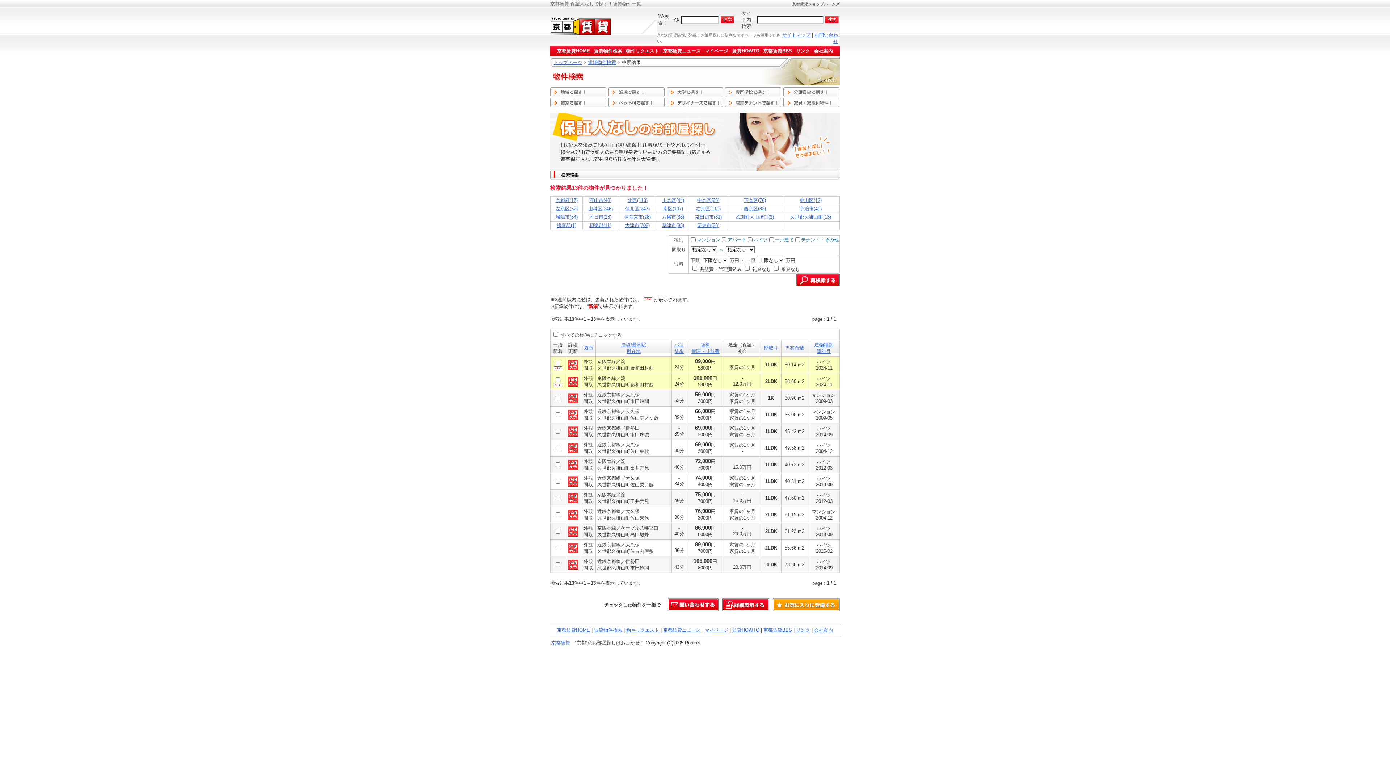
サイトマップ (796, 35)
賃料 (705, 345)
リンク (803, 51)
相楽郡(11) (600, 225)
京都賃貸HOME (573, 51)
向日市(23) (600, 217)
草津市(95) (673, 225)
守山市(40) (600, 200)
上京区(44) (673, 200)
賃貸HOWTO (745, 51)
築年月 (824, 351)
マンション (708, 240)
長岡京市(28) (637, 217)
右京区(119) (708, 208)
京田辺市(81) (708, 217)
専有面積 (794, 348)
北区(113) (638, 200)
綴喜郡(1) (566, 225)
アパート (737, 240)
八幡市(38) (673, 217)
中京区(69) (708, 200)
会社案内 (823, 51)
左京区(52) (567, 208)
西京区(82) (755, 208)
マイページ (716, 51)
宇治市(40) (811, 208)
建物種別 (823, 345)
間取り (771, 348)
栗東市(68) (708, 225)
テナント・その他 (820, 240)
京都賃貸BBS (777, 51)
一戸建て (784, 240)
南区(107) (673, 208)
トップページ (568, 62)
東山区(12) (811, 200)
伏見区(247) (637, 208)
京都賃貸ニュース (682, 51)
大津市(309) (637, 225)
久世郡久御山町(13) (810, 217)
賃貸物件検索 (608, 51)
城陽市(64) (567, 217)
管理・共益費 (705, 351)
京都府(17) (567, 200)
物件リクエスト (642, 51)
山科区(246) (600, 208)
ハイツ (761, 240)
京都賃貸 (560, 643)
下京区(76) (755, 200)
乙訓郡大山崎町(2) (755, 217)
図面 (588, 348)
